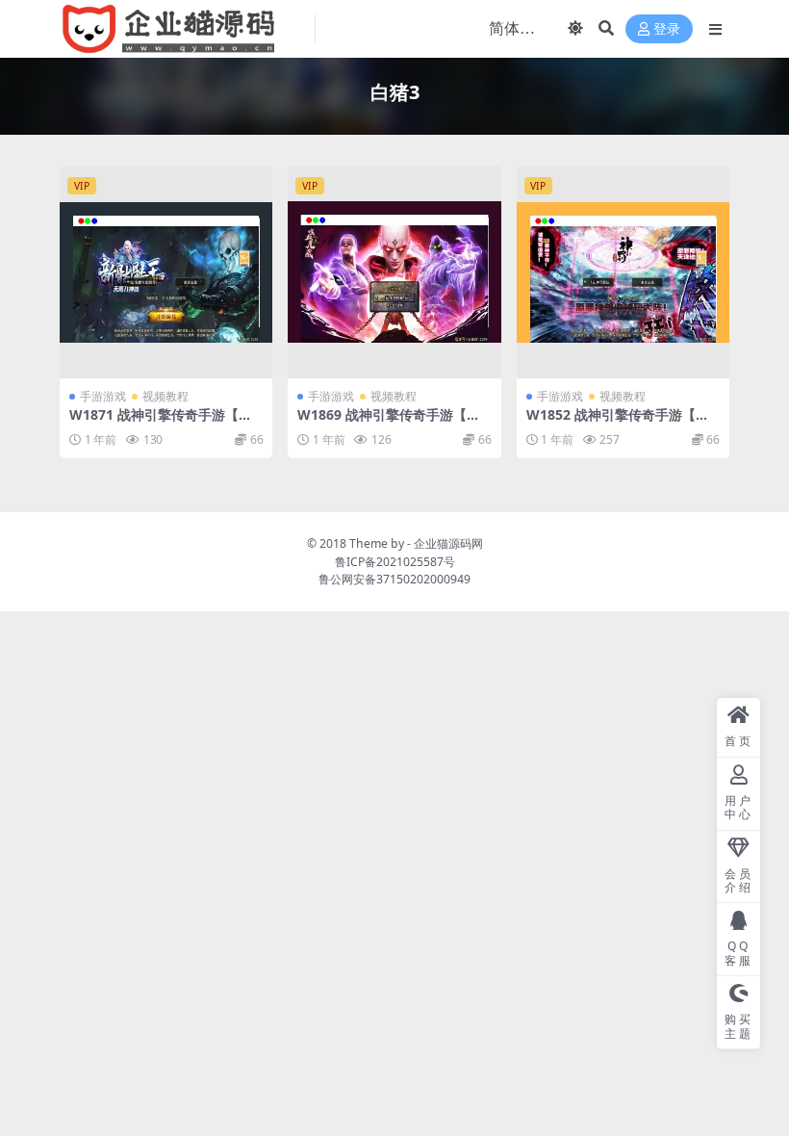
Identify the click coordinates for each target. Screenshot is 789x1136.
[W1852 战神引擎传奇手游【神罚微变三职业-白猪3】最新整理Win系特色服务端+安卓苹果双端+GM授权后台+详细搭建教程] (623, 272)
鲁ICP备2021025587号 (395, 562)
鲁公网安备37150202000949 (394, 579)
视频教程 (165, 396)
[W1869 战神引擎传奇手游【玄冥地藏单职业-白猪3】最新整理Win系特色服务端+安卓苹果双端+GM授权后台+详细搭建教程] (394, 272)
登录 (666, 29)
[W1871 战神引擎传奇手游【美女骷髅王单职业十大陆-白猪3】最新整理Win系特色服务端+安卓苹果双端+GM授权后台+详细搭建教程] (166, 272)
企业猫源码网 (448, 543)
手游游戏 (103, 396)
